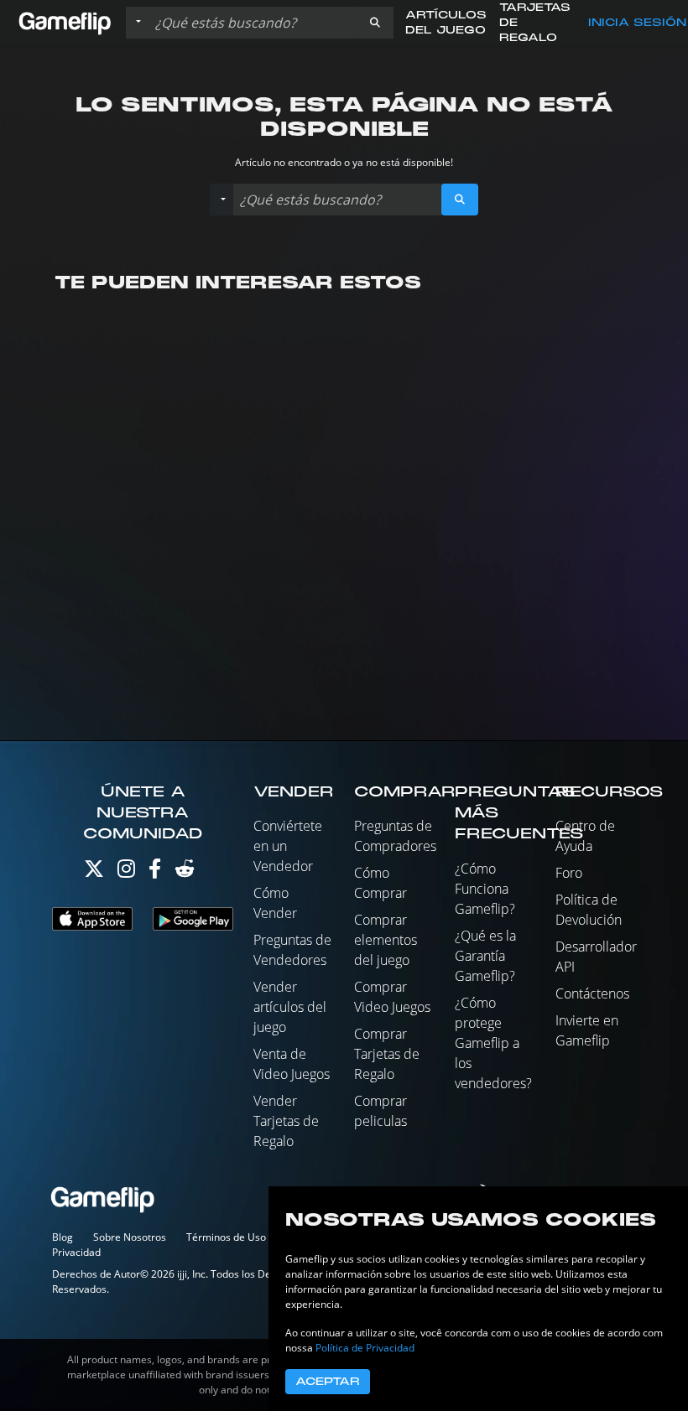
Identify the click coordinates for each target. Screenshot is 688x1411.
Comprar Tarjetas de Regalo (387, 1054)
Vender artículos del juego (289, 1007)
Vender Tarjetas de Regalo (286, 1121)
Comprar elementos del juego (385, 939)
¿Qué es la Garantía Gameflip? (485, 955)
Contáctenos (592, 993)
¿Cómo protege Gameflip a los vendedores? (493, 1042)
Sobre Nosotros (129, 1237)
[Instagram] (126, 872)
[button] (375, 23)
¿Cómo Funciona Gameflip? (485, 888)
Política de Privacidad (364, 1348)
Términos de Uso (226, 1237)
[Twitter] (94, 872)
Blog (62, 1237)
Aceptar (327, 1381)
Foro (568, 873)
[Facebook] (155, 872)
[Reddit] (185, 872)
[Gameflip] (64, 21)
